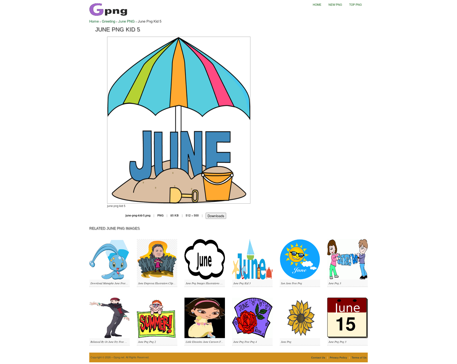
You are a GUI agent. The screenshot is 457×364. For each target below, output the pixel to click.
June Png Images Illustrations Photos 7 (208, 283)
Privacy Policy (338, 357)
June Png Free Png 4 (245, 342)
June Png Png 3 (337, 342)
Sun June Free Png (291, 283)
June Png (286, 342)
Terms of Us (359, 357)
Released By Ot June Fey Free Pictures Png (114, 342)
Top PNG (355, 4)
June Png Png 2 (147, 342)
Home (317, 4)
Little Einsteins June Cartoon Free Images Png (212, 342)
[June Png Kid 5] (178, 120)
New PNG (335, 4)
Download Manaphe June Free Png (110, 283)
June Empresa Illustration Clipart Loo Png (162, 283)
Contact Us (318, 357)
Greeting (108, 21)
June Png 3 (334, 283)
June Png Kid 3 (242, 283)
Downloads (216, 215)
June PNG (126, 21)
